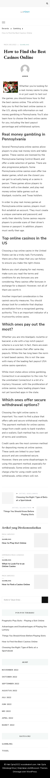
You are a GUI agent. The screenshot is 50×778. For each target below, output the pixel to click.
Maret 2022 (8, 725)
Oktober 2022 (9, 677)
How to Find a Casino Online (16, 584)
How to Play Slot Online (14, 543)
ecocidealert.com (28, 764)
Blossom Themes (39, 768)
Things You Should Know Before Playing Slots (24, 635)
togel (5, 751)
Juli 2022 (6, 697)
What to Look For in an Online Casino (13, 565)
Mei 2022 (6, 711)
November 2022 (10, 670)
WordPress (31, 771)
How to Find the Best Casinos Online (19, 641)
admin (25, 76)
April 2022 (7, 718)
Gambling (24, 45)
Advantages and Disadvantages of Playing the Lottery (24, 628)
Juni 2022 (6, 704)
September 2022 (10, 683)
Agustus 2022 (9, 690)
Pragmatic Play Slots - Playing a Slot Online (23, 620)
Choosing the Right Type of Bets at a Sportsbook (20, 649)
